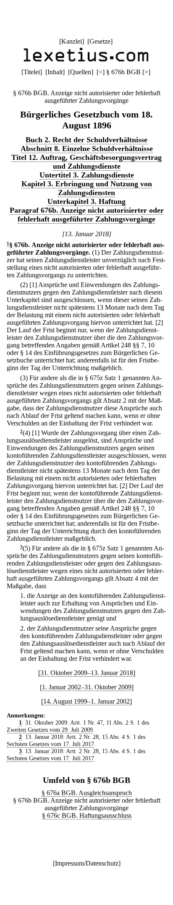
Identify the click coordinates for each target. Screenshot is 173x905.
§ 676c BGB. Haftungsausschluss (86, 815)
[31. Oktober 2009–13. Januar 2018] (86, 672)
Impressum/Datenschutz (86, 863)
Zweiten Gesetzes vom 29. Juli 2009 (50, 729)
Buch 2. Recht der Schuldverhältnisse (86, 140)
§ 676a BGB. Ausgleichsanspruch (87, 792)
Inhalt (55, 72)
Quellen (80, 72)
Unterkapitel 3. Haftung (86, 201)
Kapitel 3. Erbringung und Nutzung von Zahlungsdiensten (86, 188)
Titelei (32, 72)
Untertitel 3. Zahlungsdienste (86, 175)
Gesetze (99, 41)
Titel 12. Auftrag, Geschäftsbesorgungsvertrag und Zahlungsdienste (86, 161)
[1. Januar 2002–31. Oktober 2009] (87, 687)
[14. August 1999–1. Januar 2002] (86, 701)
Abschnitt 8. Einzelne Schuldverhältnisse (87, 148)
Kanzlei (71, 41)
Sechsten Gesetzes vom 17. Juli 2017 (50, 744)
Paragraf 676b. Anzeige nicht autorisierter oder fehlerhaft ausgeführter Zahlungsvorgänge (87, 214)
